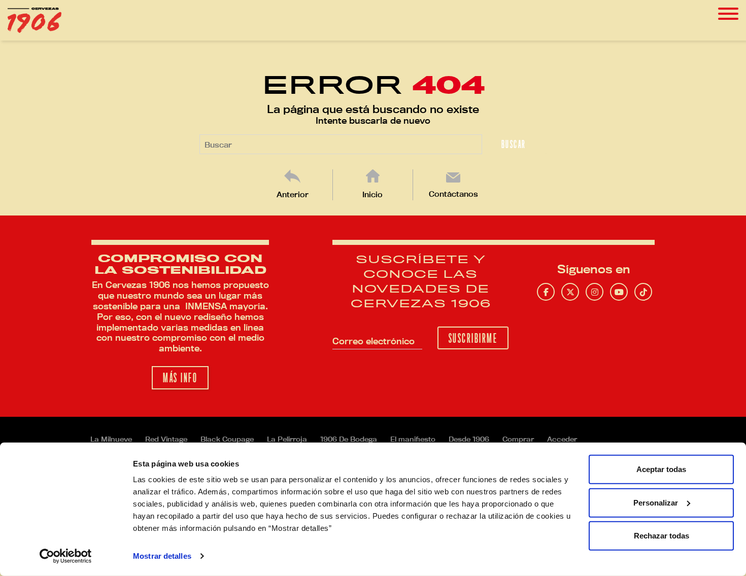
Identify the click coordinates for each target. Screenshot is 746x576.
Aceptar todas (661, 469)
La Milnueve (111, 439)
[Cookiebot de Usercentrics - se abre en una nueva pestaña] (65, 556)
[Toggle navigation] (728, 14)
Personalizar (655, 502)
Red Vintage (166, 439)
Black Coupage (227, 439)
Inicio (372, 194)
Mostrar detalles (162, 556)
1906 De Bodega (348, 439)
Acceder (562, 439)
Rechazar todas (661, 535)
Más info (180, 378)
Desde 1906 (469, 439)
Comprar (518, 439)
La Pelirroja (287, 439)
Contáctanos (453, 194)
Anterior (293, 194)
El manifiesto (412, 439)
